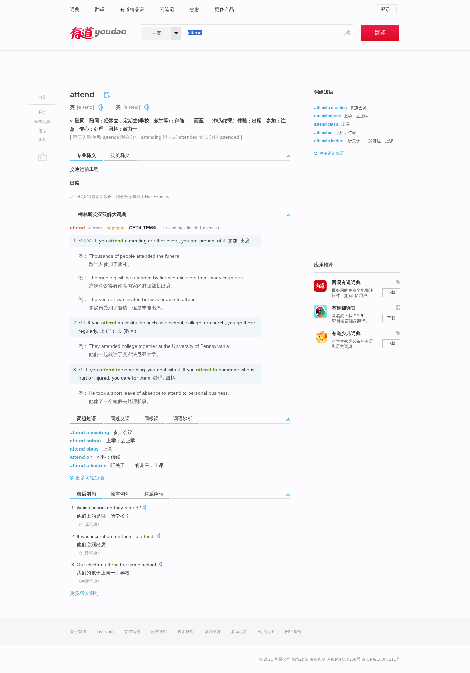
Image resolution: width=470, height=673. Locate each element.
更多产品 (224, 9)
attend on (81, 457)
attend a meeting (89, 432)
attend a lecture (88, 465)
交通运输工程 (84, 169)
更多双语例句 (84, 593)
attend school (86, 440)
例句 (42, 140)
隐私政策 (300, 659)
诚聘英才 (212, 631)
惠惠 (194, 9)
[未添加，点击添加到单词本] (108, 94)
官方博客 (159, 631)
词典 (74, 9)
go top (42, 156)
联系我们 (239, 631)
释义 (42, 112)
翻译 (100, 9)
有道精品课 (132, 9)
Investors (105, 631)
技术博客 (186, 631)
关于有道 (78, 631)
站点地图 (266, 631)
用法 (42, 130)
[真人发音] (100, 107)
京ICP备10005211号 (381, 659)
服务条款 (317, 659)
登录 (386, 9)
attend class (84, 449)
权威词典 (42, 121)
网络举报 (293, 631)
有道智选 (132, 631)
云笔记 (167, 9)
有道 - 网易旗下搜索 (98, 33)
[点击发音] (144, 508)
